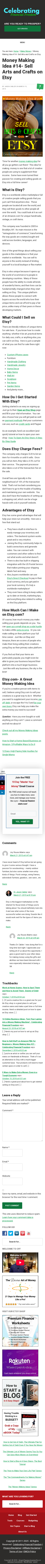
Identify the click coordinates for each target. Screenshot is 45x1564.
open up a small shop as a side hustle (24, 626)
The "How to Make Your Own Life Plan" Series (22, 1471)
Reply (4, 884)
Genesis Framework (15, 1562)
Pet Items (11, 382)
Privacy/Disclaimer (12, 1548)
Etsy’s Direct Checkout (18, 578)
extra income (23, 630)
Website (6, 1176)
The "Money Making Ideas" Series (22, 1487)
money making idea (28, 161)
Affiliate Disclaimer (32, 1548)
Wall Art (10, 375)
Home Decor (13, 368)
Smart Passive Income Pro (29, 1560)
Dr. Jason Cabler (20, 892)
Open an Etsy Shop (26, 410)
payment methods (14, 420)
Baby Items (12, 372)
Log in (35, 1562)
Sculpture (11, 379)
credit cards (24, 424)
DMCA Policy (30, 1551)
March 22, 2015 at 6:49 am (28, 938)
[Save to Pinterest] (2, 787)
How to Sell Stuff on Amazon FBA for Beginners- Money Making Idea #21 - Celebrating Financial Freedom (19, 1044)
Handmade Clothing (16, 361)
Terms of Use (15, 1551)
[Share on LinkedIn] (2, 792)
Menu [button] (22, 42)
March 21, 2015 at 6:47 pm (21, 855)
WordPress (28, 1562)
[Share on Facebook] (2, 778)
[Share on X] (2, 782)
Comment (7, 1110)
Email (5, 1161)
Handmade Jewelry (16, 365)
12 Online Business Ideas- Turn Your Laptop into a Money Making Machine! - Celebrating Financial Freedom (22, 1022)
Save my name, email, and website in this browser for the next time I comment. (21, 1195)
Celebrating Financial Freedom (22, 12)
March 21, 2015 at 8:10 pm (25, 895)
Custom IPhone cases (17, 354)
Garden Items (13, 386)
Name (5, 1147)
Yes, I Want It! (22, 821)
